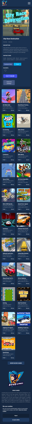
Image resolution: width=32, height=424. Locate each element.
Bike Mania (21, 154)
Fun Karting (6, 129)
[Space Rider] (8, 170)
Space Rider (6, 179)
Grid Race (5, 228)
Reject (16, 415)
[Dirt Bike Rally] (8, 96)
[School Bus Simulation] (23, 244)
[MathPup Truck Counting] (23, 319)
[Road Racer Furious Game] (23, 96)
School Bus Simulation (24, 253)
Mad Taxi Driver (22, 303)
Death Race (6, 352)
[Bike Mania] (23, 145)
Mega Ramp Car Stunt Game (10, 278)
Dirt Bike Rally (6, 105)
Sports (27, 159)
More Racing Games (16, 363)
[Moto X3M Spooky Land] (8, 195)
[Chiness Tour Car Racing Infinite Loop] (23, 220)
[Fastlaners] (8, 145)
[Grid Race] (8, 220)
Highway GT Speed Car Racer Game (12, 327)
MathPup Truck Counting (24, 327)
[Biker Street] (23, 121)
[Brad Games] (3, 3)
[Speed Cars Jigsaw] (23, 195)
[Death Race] (8, 343)
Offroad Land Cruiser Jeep (10, 253)
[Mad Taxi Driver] (23, 294)
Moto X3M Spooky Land (9, 204)
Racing (5, 42)
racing (10, 42)
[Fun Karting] (8, 121)
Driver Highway (22, 278)
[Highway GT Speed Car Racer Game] (8, 319)
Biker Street (21, 129)
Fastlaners (5, 154)
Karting (5, 303)
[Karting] (8, 294)
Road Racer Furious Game (25, 105)
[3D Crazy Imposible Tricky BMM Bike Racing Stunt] (23, 170)
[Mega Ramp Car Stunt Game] (8, 269)
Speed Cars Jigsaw (23, 204)
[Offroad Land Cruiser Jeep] (8, 244)
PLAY (4, 110)
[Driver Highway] (23, 269)
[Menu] (29, 3)
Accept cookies (16, 419)
